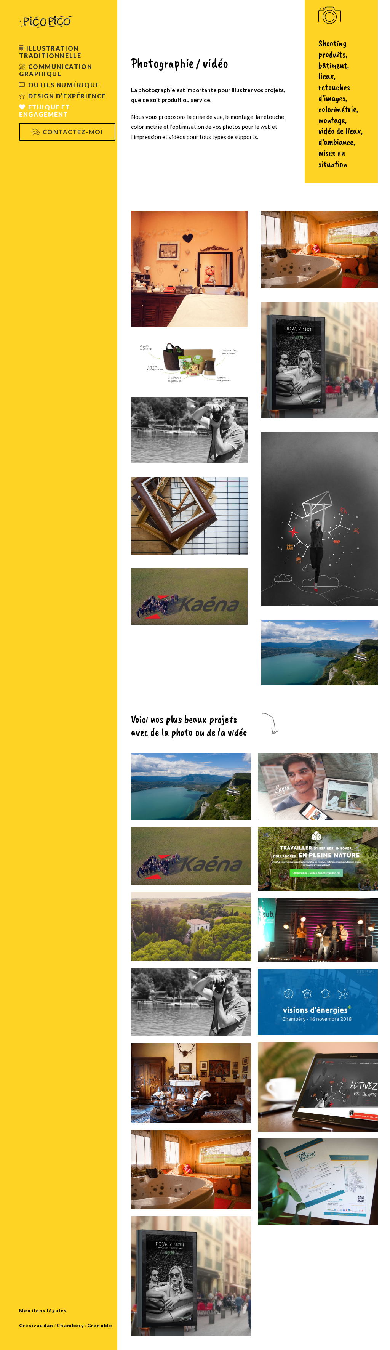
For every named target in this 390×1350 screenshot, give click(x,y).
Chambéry (70, 1325)
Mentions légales (43, 1310)
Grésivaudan (36, 1325)
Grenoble (100, 1325)
